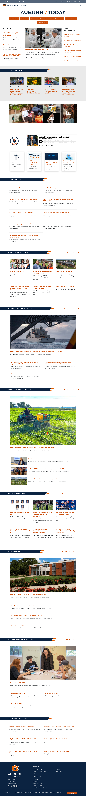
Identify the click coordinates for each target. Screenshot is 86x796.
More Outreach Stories (70, 390)
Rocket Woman (16, 161)
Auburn (8, 1)
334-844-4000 (11, 781)
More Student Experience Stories (68, 494)
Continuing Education (38, 769)
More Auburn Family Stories (69, 552)
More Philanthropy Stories (69, 640)
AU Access (73, 1)
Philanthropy (43, 22)
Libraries (58, 769)
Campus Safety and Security (40, 787)
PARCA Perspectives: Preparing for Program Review (35, 162)
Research (24, 18)
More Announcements (70, 61)
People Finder (36, 781)
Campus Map (36, 779)
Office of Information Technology (41, 771)
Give (68, 1)
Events (57, 773)
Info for (22, 1)
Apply (56, 1)
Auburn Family (70, 18)
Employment (36, 773)
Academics (13, 18)
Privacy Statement (55, 792)
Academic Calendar (37, 785)
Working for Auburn (37, 783)
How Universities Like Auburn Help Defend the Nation (51, 162)
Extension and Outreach (38, 18)
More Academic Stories (70, 253)
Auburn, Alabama (12, 779)
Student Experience (56, 18)
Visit (61, 1)
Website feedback (12, 783)
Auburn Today (59, 771)
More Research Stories (70, 309)
